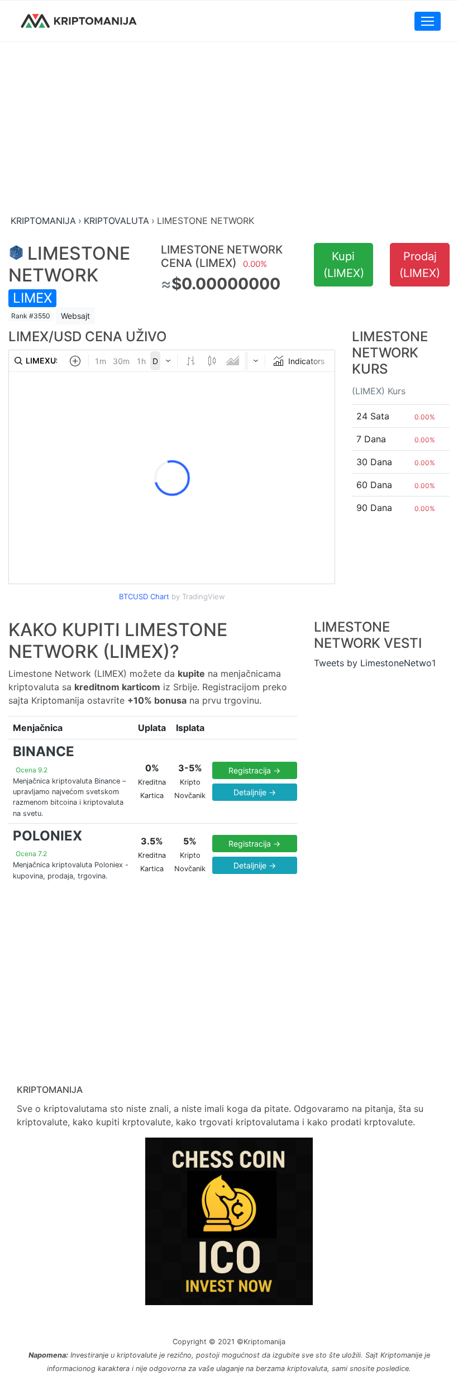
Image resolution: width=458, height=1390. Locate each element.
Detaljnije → (254, 792)
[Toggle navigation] (427, 21)
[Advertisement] (229, 129)
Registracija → (254, 770)
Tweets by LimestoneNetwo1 (375, 662)
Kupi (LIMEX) (343, 265)
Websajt (75, 316)
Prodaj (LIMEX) (419, 265)
